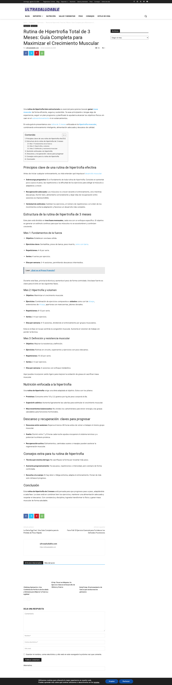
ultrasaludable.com (32, 48)
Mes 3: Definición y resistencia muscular (43, 148)
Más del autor (50, 563)
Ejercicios (40, 22)
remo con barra (81, 244)
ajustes (96, 682)
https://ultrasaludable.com (48, 547)
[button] (145, 16)
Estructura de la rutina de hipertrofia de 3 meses (45, 141)
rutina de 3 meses (58, 124)
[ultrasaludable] (42, 9)
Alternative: (28, 665)
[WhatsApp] (42, 53)
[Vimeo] (144, 1)
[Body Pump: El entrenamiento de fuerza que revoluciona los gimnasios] (92, 576)
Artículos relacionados (33, 563)
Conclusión (31, 159)
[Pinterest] (36, 53)
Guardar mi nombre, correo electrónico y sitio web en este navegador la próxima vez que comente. (64, 654)
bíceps (91, 301)
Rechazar (126, 681)
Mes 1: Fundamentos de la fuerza (41, 144)
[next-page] (28, 598)
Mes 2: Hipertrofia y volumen (39, 146)
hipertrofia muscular (87, 124)
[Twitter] (140, 1)
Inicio (25, 22)
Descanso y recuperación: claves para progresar (45, 154)
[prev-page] (25, 598)
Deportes (32, 22)
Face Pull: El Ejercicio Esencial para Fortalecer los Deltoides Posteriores (86, 531)
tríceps (42, 304)
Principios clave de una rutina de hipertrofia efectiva (46, 138)
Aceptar (112, 681)
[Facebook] (134, 1)
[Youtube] (147, 1)
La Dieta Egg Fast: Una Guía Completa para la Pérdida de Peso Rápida (41, 531)
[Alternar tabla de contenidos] (63, 135)
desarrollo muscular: (93, 173)
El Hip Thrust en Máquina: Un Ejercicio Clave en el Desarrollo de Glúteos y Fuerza (63, 585)
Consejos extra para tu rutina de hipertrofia (43, 156)
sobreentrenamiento (40, 118)
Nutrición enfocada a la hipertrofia (39, 151)
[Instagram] (137, 1)
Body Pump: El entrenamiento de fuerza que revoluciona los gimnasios (90, 589)
